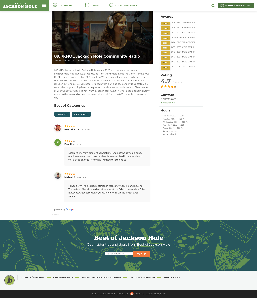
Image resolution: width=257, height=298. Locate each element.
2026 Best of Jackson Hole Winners (101, 277)
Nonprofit (62, 114)
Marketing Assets (63, 277)
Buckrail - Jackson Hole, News (150, 294)
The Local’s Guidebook (142, 277)
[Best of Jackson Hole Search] (213, 6)
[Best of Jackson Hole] (20, 5)
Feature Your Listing (238, 5)
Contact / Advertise (33, 277)
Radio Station (81, 114)
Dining (95, 5)
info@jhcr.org (168, 102)
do (67, 5)
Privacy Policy (172, 277)
